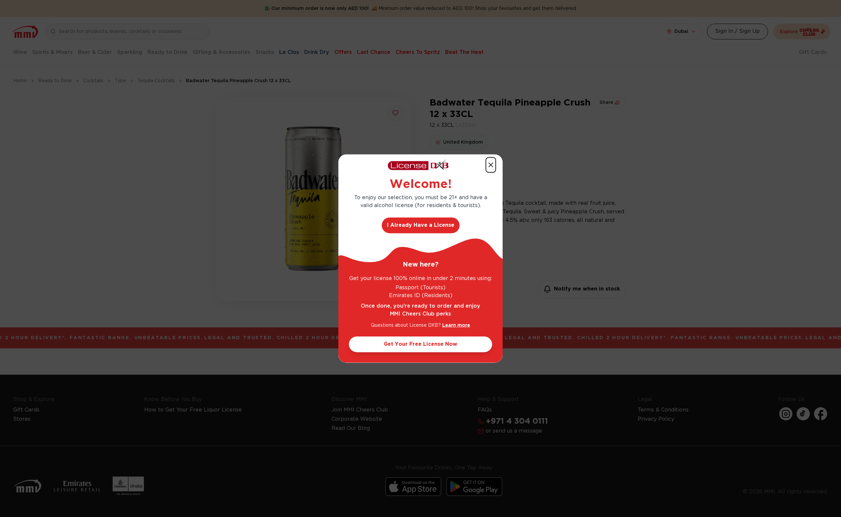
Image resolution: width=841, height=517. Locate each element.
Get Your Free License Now (420, 344)
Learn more (456, 325)
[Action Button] (491, 164)
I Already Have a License (420, 225)
